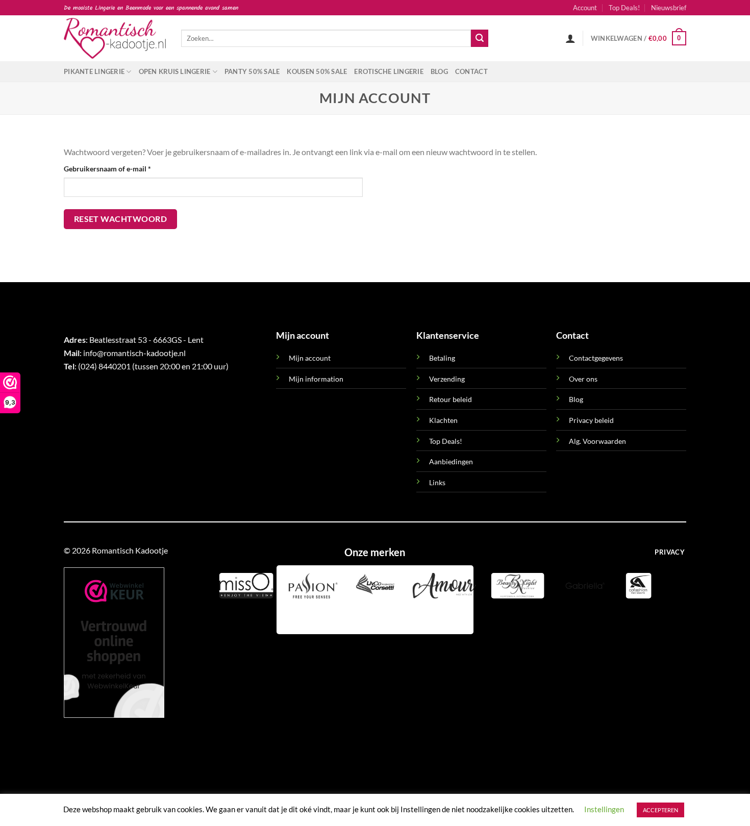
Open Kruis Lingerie (175, 71)
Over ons (583, 378)
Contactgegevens (596, 358)
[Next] (314, 616)
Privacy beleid (591, 420)
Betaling (442, 358)
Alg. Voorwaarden (597, 441)
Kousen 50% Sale (317, 71)
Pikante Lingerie (94, 71)
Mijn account (310, 358)
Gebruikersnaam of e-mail (118, 168)
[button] (668, 7)
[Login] (570, 38)
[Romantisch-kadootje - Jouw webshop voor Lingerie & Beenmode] (115, 38)
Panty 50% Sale (252, 71)
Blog (439, 71)
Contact (471, 71)
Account (585, 8)
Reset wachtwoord (120, 218)
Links (437, 482)
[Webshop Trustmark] (114, 642)
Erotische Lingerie (388, 71)
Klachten (443, 420)
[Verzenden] (479, 38)
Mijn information (316, 378)
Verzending (447, 378)
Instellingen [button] (604, 809)
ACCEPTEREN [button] (660, 810)
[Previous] (286, 616)
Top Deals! (624, 8)
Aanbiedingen (451, 461)
